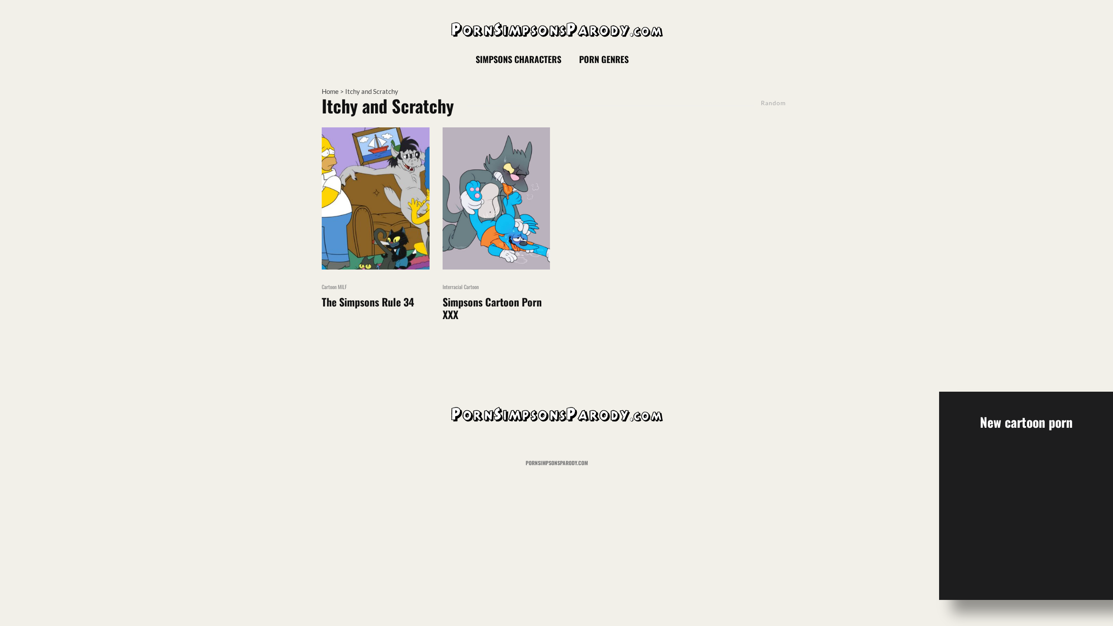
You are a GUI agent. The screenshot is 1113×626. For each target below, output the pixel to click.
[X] (736, 59)
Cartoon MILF (334, 286)
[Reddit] (768, 59)
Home (330, 91)
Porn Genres (604, 59)
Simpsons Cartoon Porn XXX (492, 308)
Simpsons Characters (518, 59)
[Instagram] (752, 59)
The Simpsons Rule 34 (368, 302)
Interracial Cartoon (461, 286)
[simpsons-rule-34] (376, 198)
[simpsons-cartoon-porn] (496, 198)
